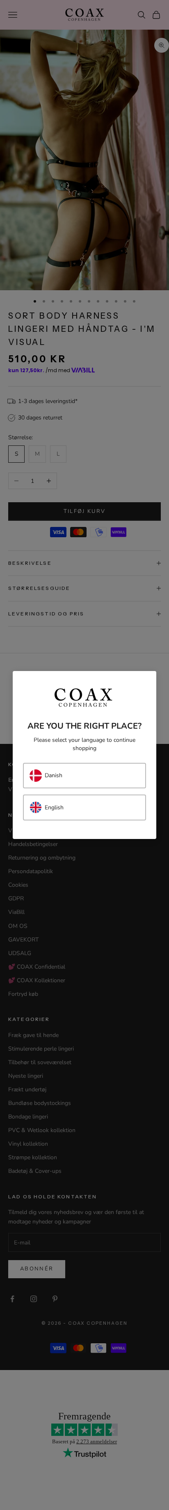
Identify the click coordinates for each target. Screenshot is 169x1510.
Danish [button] (53, 775)
